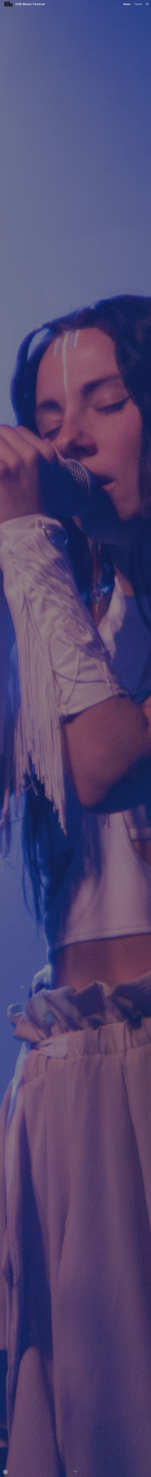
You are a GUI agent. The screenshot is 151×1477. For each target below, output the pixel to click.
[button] (147, 4)
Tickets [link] (138, 4)
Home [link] (126, 4)
